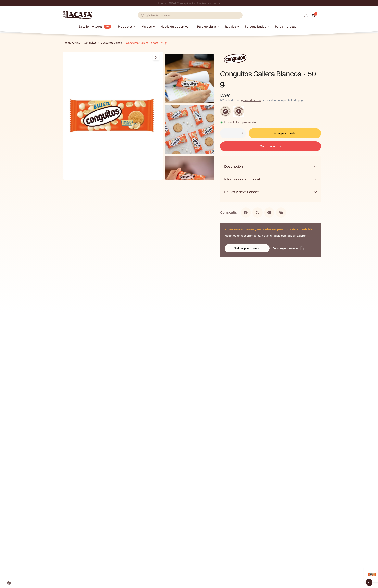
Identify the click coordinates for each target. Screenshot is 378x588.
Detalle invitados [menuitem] (91, 27)
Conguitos (90, 42)
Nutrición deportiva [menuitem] (174, 27)
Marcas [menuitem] (147, 27)
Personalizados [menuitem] (255, 27)
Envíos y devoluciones (241, 192)
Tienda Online (71, 42)
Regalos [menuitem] (230, 27)
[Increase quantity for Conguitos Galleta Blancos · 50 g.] (242, 133)
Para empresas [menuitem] (285, 27)
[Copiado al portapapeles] (281, 212)
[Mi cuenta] (306, 15)
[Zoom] (156, 57)
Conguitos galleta (111, 42)
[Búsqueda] (142, 15)
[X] (257, 212)
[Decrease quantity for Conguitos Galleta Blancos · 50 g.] (223, 133)
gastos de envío (251, 100)
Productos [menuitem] (125, 27)
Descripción (233, 166)
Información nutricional (242, 179)
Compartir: (228, 212)
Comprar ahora (270, 146)
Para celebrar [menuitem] (206, 27)
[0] (312, 15)
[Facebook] (246, 212)
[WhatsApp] (269, 212)
